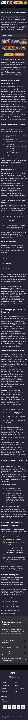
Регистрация (5, 691)
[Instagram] (23, 707)
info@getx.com (5, 701)
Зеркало (3, 688)
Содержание (8, 35)
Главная (3, 682)
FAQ (15, 691)
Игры (15, 682)
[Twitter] (18, 707)
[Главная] (7, 2)
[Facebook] (9, 707)
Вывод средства (19, 688)
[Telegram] (5, 707)
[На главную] (14, 673)
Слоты (16, 685)
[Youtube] (14, 707)
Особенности (5, 685)
